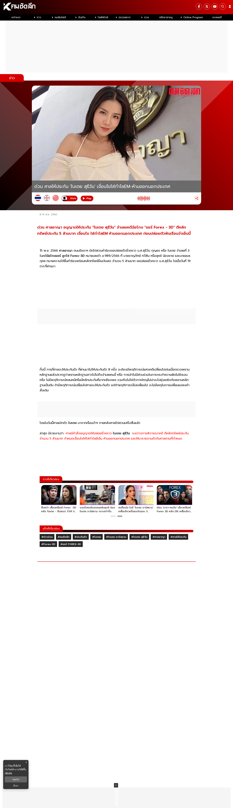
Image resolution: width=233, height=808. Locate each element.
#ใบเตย (96, 537)
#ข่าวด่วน (47, 537)
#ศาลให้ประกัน (178, 537)
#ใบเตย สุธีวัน (139, 537)
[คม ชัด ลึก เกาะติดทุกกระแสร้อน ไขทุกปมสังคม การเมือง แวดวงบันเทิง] (116, 7)
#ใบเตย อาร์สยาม (116, 537)
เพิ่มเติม (8, 773)
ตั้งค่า (16, 785)
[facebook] (199, 6)
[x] (207, 6)
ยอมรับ (16, 779)
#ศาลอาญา (158, 537)
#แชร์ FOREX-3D (70, 544)
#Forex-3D (48, 544)
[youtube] (215, 6)
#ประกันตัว (80, 537)
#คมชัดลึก (63, 537)
